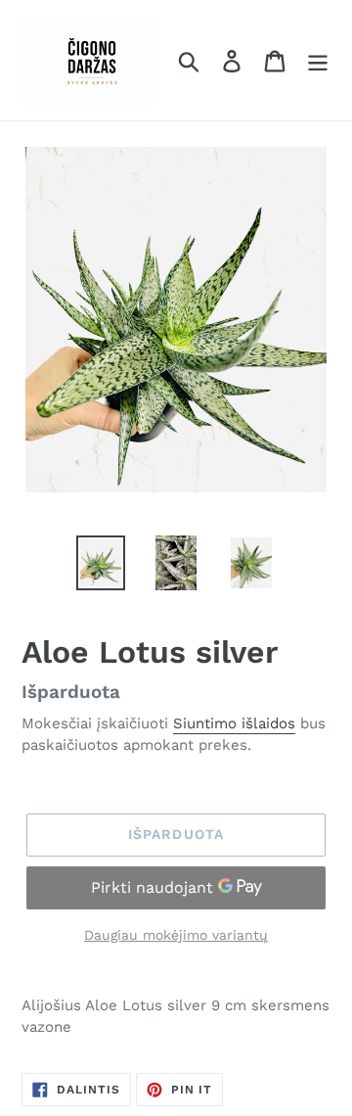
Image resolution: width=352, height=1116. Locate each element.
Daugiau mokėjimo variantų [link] (176, 935)
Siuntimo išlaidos (234, 723)
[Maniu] (317, 60)
